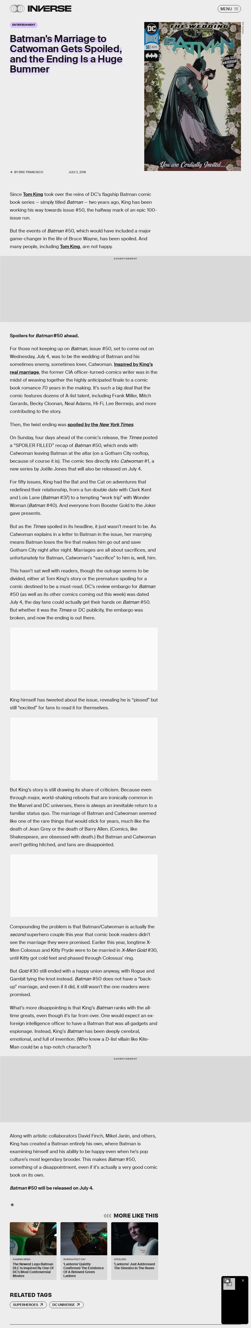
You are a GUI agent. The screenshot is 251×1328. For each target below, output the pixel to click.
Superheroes (25, 1305)
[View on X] (84, 659)
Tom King (33, 194)
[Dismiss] (243, 1280)
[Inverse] (49, 8)
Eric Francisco (31, 172)
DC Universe (63, 1305)
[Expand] (227, 1280)
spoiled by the (100, 425)
